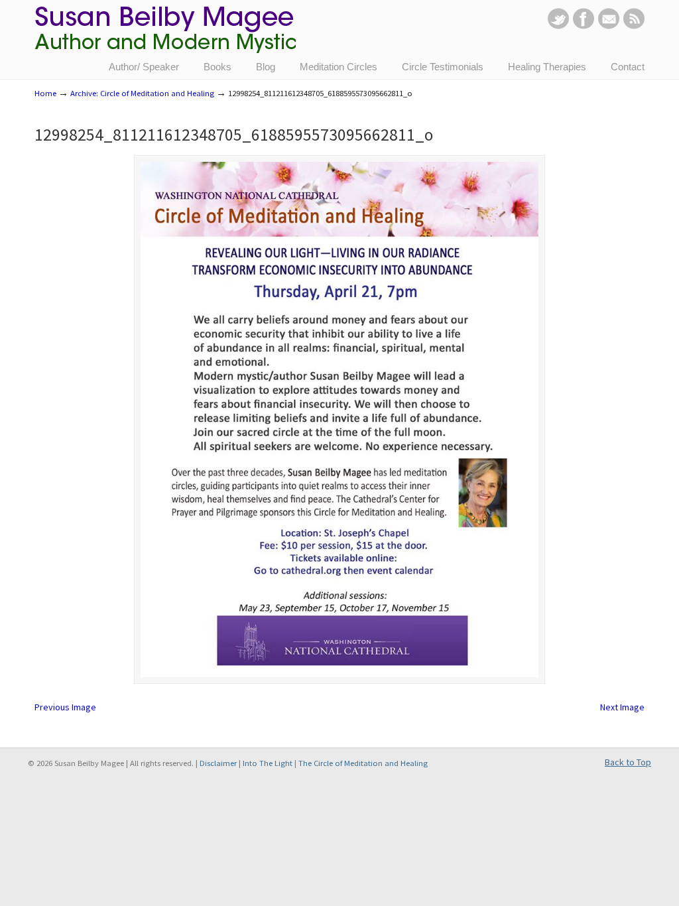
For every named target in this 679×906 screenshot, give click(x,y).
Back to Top (628, 762)
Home (45, 93)
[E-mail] (608, 26)
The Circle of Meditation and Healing (363, 763)
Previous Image (65, 707)
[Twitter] (558, 26)
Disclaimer (218, 763)
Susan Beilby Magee (165, 36)
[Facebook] (583, 26)
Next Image (622, 707)
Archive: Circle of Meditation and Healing (142, 93)
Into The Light (267, 763)
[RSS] (634, 26)
